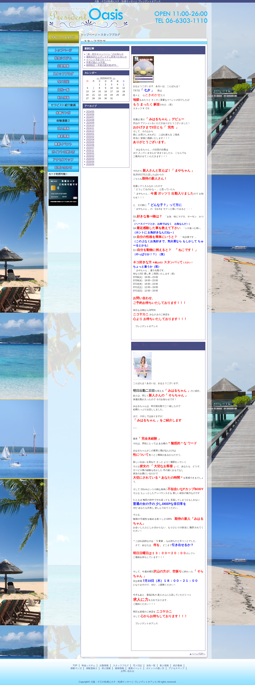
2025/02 (90, 136)
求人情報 (63, 129)
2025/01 (90, 133)
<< (98, 78)
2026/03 (90, 158)
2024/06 (90, 114)
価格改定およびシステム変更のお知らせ (106, 57)
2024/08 (90, 120)
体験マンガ (63, 113)
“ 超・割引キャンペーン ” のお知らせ (105, 54)
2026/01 (90, 153)
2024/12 (90, 131)
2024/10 (90, 125)
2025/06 (90, 145)
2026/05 (90, 164)
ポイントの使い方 (63, 152)
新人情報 (63, 97)
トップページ (89, 34)
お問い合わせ (63, 168)
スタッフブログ (63, 74)
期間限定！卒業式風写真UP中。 (102, 65)
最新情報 (63, 136)
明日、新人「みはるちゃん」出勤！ (156, 344)
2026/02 (90, 156)
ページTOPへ (198, 654)
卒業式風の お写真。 (96, 62)
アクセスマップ (63, 160)
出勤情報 (63, 66)
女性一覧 (63, 90)
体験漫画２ (63, 121)
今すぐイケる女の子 (63, 37)
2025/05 (90, 142)
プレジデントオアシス (127, 16)
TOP (63, 51)
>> (114, 78)
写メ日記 (63, 82)
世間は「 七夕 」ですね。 (150, 49)
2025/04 (90, 139)
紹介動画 (63, 105)
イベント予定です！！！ (98, 59)
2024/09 (90, 122)
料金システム (63, 58)
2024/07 (90, 117)
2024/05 (90, 111)
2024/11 (90, 128)
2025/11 (90, 150)
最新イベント (63, 144)
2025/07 (90, 147)
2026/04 (90, 161)
